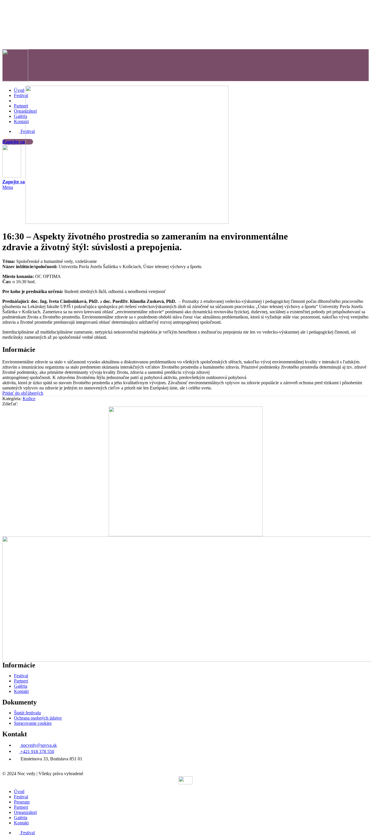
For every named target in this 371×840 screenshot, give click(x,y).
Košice (29, 398)
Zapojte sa (13, 141)
